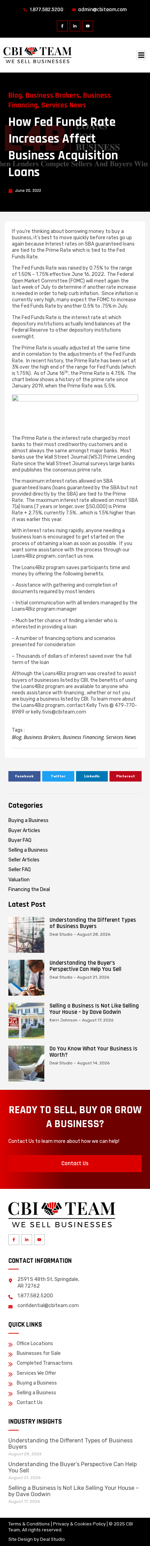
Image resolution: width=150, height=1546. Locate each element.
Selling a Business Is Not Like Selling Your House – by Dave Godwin (94, 1009)
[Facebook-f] (62, 26)
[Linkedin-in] (75, 26)
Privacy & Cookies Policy (79, 1523)
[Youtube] (87, 26)
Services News (63, 105)
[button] (141, 55)
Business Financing (83, 737)
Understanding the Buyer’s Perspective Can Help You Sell (85, 966)
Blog (15, 95)
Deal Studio (52, 1539)
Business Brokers (52, 95)
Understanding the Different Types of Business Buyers (93, 923)
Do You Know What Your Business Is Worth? (93, 1052)
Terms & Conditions (29, 1523)
